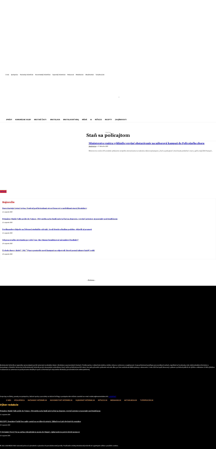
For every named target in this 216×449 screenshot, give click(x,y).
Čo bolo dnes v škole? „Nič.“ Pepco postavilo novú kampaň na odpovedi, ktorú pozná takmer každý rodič (48, 250)
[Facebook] (1, 391)
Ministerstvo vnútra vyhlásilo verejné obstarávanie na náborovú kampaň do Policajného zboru (146, 143)
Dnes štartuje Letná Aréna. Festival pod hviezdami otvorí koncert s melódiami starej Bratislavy (44, 208)
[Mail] (5, 391)
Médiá (3, 191)
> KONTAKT (112, 396)
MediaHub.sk (92, 146)
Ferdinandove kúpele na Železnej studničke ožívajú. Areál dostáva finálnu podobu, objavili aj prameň (47, 229)
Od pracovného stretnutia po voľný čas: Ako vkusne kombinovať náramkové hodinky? (40, 240)
